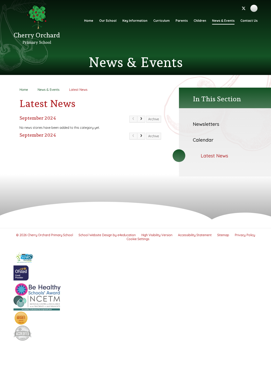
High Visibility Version (156, 235)
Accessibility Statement (195, 235)
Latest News (78, 90)
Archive (153, 119)
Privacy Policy (245, 235)
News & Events (48, 90)
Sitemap (223, 235)
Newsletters (206, 124)
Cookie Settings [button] (138, 239)
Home (23, 90)
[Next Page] (141, 119)
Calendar (203, 140)
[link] (133, 119)
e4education (126, 235)
